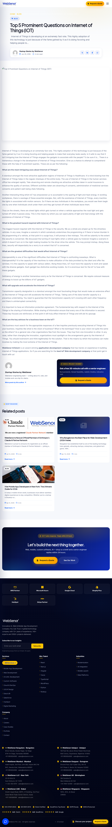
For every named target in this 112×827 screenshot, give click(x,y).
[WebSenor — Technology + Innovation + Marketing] (10, 3)
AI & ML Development (11, 677)
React (43, 662)
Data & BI (7, 693)
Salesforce (7, 698)
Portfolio (7, 731)
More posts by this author (14, 382)
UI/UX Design (8, 689)
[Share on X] (82, 53)
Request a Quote (96, 3)
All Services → (10, 663)
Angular (43, 671)
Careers (6, 723)
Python (43, 687)
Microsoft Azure (42, 590)
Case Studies (8, 727)
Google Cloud (70, 590)
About (6, 718)
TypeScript (45, 679)
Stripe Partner (42, 602)
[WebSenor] (56, 621)
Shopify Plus (97, 590)
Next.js (43, 667)
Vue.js (43, 675)
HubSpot (15, 602)
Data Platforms (83, 675)
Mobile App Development (13, 668)
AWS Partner (15, 590)
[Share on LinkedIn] (87, 53)
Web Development (10, 673)
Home (12, 14)
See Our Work (69, 560)
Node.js (43, 692)
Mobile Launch (83, 671)
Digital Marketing (10, 706)
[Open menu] (107, 3)
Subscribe (37, 646)
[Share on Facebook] (92, 53)
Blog (19, 14)
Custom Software (10, 681)
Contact (6, 735)
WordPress (45, 683)
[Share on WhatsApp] (97, 53)
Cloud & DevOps (10, 685)
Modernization (83, 662)
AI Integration (83, 667)
